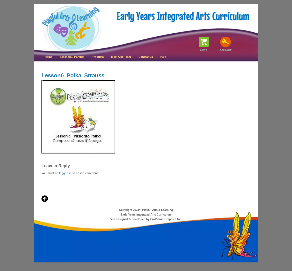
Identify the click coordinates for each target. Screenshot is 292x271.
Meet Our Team (121, 56)
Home (48, 56)
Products (98, 56)
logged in (65, 173)
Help (163, 56)
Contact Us (146, 56)
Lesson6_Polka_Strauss (72, 75)
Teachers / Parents (72, 56)
